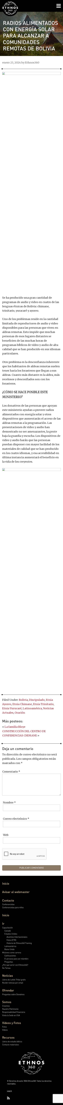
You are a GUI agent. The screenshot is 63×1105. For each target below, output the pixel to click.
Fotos (4, 1026)
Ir (3, 923)
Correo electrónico (16, 818)
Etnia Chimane (22, 704)
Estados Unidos (10, 933)
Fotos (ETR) (11, 940)
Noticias (7, 975)
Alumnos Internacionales (17, 937)
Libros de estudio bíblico (12, 1041)
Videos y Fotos (11, 1023)
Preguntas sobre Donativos (13, 994)
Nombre (9, 802)
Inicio (5, 883)
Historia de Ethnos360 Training (19, 943)
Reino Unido (9, 949)
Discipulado (37, 700)
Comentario (11, 771)
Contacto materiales (10, 1044)
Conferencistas (8, 904)
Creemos (6, 1006)
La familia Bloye (15, 726)
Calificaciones (10, 955)
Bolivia (23, 700)
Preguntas (8, 961)
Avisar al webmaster (16, 892)
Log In (9, 1091)
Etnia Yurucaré (12, 708)
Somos (6, 1002)
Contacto (8, 900)
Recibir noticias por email (12, 982)
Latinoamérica (32, 708)
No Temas (6, 968)
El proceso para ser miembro (16, 958)
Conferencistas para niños (13, 907)
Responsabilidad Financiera (13, 1012)
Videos (5, 1030)
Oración (20, 712)
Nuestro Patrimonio (10, 1009)
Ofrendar (8, 990)
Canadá (7, 930)
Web (5, 835)
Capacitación (7, 927)
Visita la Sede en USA (11, 1015)
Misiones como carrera (11, 952)
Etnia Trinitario (43, 704)
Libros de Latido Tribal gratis (14, 979)
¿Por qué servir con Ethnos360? (15, 965)
